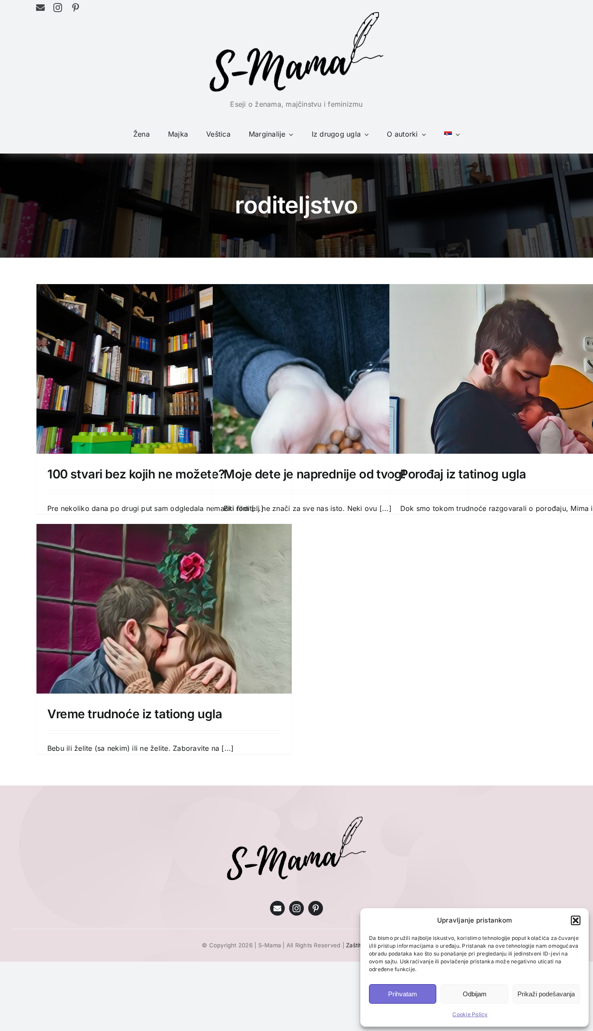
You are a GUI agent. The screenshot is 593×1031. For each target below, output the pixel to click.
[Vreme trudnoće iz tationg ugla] (164, 686)
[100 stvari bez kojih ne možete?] (164, 379)
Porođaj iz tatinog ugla (463, 474)
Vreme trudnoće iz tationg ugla (134, 714)
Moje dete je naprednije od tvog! (315, 474)
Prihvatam (402, 994)
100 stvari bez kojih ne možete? (136, 474)
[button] (575, 920)
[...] (227, 748)
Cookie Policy (470, 1014)
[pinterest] (75, 7)
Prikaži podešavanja (546, 994)
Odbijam (475, 994)
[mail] (40, 7)
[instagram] (57, 7)
